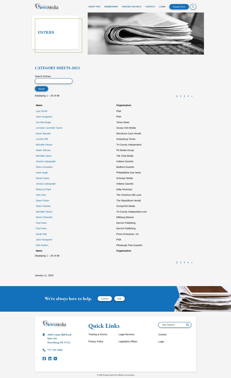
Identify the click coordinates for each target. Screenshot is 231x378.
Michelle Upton (44, 156)
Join (119, 298)
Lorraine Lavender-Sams (49, 128)
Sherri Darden (43, 206)
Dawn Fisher (42, 200)
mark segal (42, 172)
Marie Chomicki (44, 217)
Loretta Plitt (42, 139)
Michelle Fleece (44, 144)
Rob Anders (42, 245)
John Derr (41, 195)
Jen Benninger (43, 122)
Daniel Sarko (42, 178)
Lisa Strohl (41, 111)
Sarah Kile (41, 234)
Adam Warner (43, 150)
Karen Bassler (43, 133)
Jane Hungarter (44, 116)
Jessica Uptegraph (46, 161)
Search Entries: (43, 76)
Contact (105, 298)
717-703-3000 (54, 349)
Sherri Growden (44, 167)
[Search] (187, 325)
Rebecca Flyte (43, 189)
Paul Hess (41, 223)
